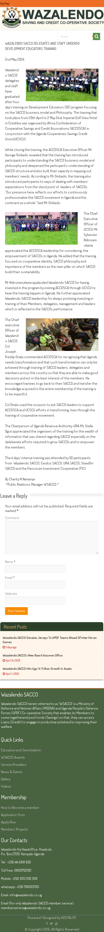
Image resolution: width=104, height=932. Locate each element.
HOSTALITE (68, 917)
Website (11, 593)
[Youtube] (56, 923)
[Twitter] (51, 923)
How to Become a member (20, 807)
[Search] (96, 36)
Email (10, 577)
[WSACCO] (52, 14)
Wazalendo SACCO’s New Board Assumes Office (32, 655)
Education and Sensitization (21, 750)
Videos (6, 786)
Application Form (13, 814)
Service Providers (13, 764)
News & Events (11, 771)
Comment (12, 517)
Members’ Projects (14, 829)
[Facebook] (46, 923)
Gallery (5, 779)
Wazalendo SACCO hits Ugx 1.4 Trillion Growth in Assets (37, 668)
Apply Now (8, 822)
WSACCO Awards (13, 757)
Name (10, 561)
